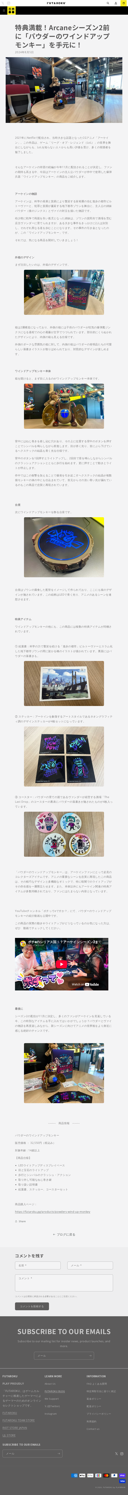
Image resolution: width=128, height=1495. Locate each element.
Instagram (51, 1413)
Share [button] (22, 1221)
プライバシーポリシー (99, 1413)
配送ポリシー (94, 1406)
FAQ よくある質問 (97, 1383)
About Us (50, 1383)
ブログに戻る (66, 1234)
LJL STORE (9, 1435)
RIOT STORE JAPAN (14, 1428)
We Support (52, 1398)
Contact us (93, 1428)
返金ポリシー (94, 1398)
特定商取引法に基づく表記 (101, 1391)
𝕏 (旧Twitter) (52, 1406)
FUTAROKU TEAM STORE (18, 1420)
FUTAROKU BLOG (55, 1391)
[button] (108, 3)
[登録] (90, 1356)
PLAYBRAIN (121, 1487)
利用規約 (91, 1421)
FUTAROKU (9, 1413)
